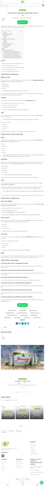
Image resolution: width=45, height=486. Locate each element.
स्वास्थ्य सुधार (6, 47)
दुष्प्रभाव (5, 40)
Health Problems (33, 445)
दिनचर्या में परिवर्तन (6, 46)
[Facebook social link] (17, 323)
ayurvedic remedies (10, 312)
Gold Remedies (33, 451)
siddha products (7, 317)
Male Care (32, 447)
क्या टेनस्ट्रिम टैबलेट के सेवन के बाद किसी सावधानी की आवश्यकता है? (13, 52)
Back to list (22, 327)
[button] (16, 392)
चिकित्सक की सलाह (6, 35)
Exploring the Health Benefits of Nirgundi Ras (22, 413)
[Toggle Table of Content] (20, 31)
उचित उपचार (13, 141)
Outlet (2, 465)
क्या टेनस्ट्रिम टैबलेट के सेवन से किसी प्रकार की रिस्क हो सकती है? (12, 57)
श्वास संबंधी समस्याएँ (10, 212)
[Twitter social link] (20, 323)
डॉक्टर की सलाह (29, 100)
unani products (27, 317)
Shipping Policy (19, 461)
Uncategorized (22, 10)
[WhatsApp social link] (25, 323)
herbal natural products (12, 315)
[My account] (43, 2)
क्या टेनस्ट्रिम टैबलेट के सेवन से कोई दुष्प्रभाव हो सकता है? (11, 51)
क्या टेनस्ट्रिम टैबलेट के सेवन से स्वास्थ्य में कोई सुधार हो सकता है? (12, 56)
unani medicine (17, 317)
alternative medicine (12, 310)
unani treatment (37, 317)
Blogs (2, 467)
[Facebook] (2, 455)
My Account (3, 461)
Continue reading (22, 387)
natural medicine (24, 315)
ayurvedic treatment (34, 312)
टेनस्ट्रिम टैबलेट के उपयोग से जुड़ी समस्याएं (8, 39)
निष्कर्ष (3, 48)
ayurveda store (23, 310)
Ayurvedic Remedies (34, 453)
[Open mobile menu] (1, 2)
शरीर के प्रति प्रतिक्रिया (7, 45)
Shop (2, 463)
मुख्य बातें (5, 32)
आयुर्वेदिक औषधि (22, 320)
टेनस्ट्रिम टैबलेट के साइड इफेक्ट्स (7, 34)
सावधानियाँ (5, 36)
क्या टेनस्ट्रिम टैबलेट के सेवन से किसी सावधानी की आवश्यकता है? (12, 55)
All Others (32, 443)
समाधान (5, 42)
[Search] (43, 5)
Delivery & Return (19, 467)
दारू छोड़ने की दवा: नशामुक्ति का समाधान (22, 381)
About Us (3, 469)
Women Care (32, 449)
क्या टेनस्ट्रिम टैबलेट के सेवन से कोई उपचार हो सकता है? (11, 54)
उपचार (5, 37)
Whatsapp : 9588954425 (34, 474)
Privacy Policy (18, 465)
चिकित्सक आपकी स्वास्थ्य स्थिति (38, 80)
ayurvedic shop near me (22, 312)
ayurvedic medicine (33, 310)
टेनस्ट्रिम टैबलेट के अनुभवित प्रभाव (7, 43)
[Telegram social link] (28, 323)
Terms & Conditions (19, 463)
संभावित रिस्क (6, 41)
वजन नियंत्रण (28, 237)
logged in (8, 400)
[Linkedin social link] (22, 323)
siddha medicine (34, 315)
